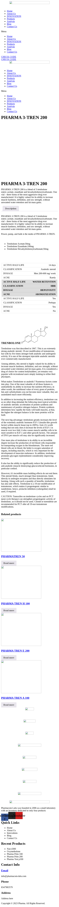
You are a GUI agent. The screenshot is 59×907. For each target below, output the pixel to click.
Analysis (11, 21)
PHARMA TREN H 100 (15, 603)
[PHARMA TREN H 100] (21, 598)
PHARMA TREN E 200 (15, 650)
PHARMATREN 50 (13, 556)
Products (11, 19)
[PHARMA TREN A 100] (21, 692)
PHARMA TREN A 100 (15, 697)
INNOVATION (14, 16)
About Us (11, 13)
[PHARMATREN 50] (21, 551)
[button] (29, 31)
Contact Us (12, 26)
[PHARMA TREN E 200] (21, 645)
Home (9, 11)
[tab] (11, 208)
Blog (9, 24)
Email (4, 870)
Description (10, 208)
